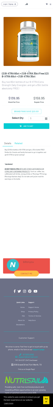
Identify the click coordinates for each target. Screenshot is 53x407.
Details (7, 143)
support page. (39, 349)
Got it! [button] (46, 400)
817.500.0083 (28, 354)
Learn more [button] (8, 403)
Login (8, 4)
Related (18, 143)
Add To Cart (28, 126)
